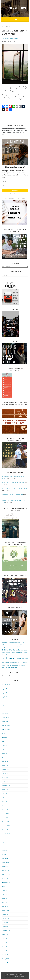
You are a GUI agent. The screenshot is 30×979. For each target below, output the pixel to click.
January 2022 (5, 769)
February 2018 (5, 959)
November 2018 (6, 922)
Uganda (23, 665)
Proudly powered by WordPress (15, 975)
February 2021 (5, 814)
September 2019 (6, 882)
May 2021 (4, 802)
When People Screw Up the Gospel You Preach (12, 494)
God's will (4, 653)
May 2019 (4, 898)
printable (3, 665)
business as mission (22, 642)
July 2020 (4, 842)
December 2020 (6, 822)
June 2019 (4, 894)
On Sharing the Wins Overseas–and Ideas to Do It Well (14, 488)
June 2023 (4, 701)
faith (8, 647)
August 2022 (5, 741)
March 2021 (5, 810)
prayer (24, 662)
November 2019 (6, 874)
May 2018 (4, 947)
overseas (13, 662)
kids (14, 652)
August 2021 (5, 789)
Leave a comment (14, 38)
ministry (6, 655)
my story (26, 658)
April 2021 (4, 806)
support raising (15, 665)
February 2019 (5, 910)
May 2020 (4, 850)
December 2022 (6, 725)
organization (5, 662)
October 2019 (5, 878)
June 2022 (4, 749)
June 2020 (4, 846)
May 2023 (4, 705)
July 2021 (4, 793)
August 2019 (5, 886)
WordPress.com (19, 976)
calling (3, 645)
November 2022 (6, 729)
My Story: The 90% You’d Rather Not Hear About (13, 482)
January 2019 (5, 914)
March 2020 (5, 858)
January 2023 (5, 721)
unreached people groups (12, 667)
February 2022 (5, 765)
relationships (9, 665)
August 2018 (5, 934)
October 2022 (5, 733)
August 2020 (5, 838)
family (11, 647)
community (10, 645)
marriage (23, 653)
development (24, 645)
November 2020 (6, 826)
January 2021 (5, 818)
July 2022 (4, 745)
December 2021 (5, 773)
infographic (8, 653)
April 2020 (4, 854)
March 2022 (5, 761)
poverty (19, 663)
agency (6, 642)
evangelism (4, 647)
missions (16, 658)
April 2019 (4, 902)
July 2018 (4, 939)
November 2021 (6, 777)
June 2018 (4, 943)
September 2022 (6, 737)
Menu (15, 19)
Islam (12, 653)
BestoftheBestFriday (14, 642)
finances (15, 647)
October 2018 (5, 926)
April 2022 (4, 757)
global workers (24, 650)
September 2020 (6, 834)
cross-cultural (15, 645)
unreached (5, 667)
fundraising (20, 647)
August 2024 (5, 689)
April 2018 (4, 951)
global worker (16, 649)
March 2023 (5, 713)
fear (13, 647)
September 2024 (6, 685)
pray (22, 662)
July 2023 (4, 697)
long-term (18, 652)
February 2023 (5, 717)
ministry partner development (14, 655)
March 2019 (5, 906)
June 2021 (4, 797)
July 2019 (4, 890)
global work (6, 649)
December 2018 (6, 918)
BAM (10, 642)
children (6, 645)
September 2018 (6, 930)
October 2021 (5, 781)
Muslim (22, 658)
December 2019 (6, 870)
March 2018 (5, 955)
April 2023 (4, 709)
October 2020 (5, 830)
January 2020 (5, 866)
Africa (3, 642)
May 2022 (4, 753)
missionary (7, 658)
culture (20, 645)
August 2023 (5, 693)
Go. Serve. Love (15, 8)
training (20, 665)
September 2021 (6, 785)
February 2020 (5, 862)
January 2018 (5, 963)
